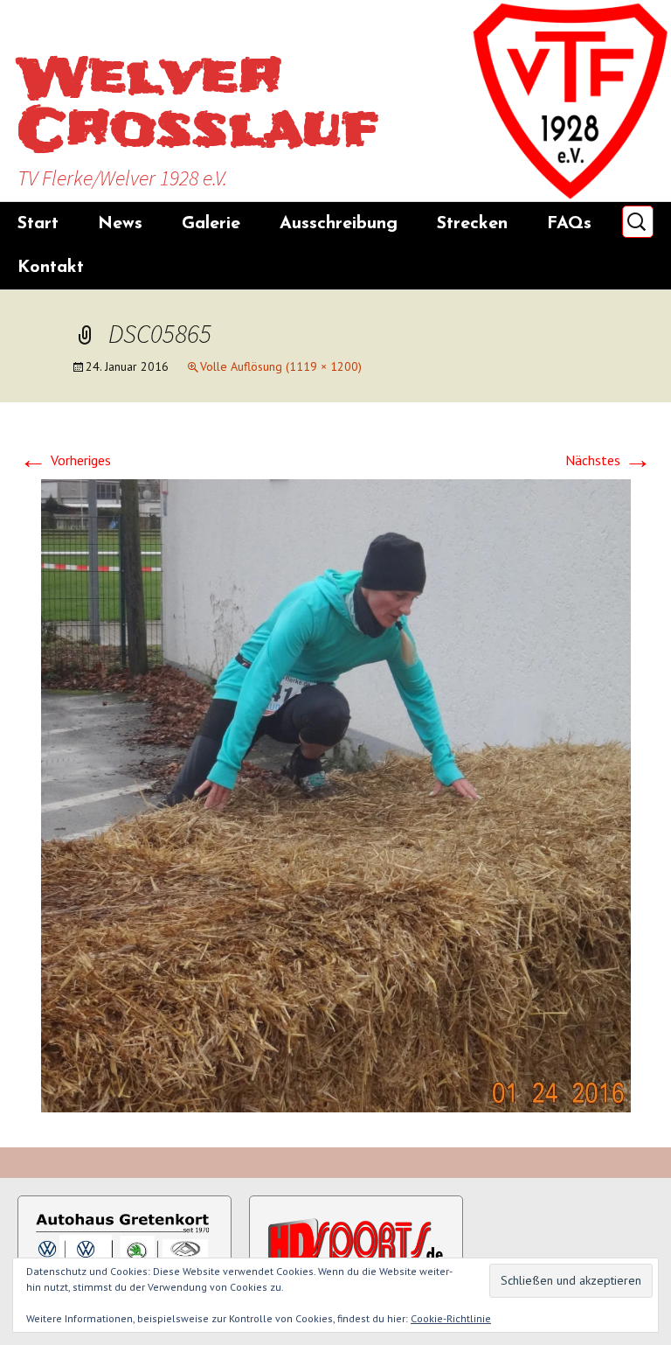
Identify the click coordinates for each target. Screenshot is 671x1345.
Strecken (472, 224)
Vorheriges (65, 460)
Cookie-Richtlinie (451, 1318)
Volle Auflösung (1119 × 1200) (281, 366)
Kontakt (50, 267)
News (120, 224)
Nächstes (608, 460)
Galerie (211, 224)
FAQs (569, 224)
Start (38, 224)
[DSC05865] (336, 794)
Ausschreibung (339, 224)
